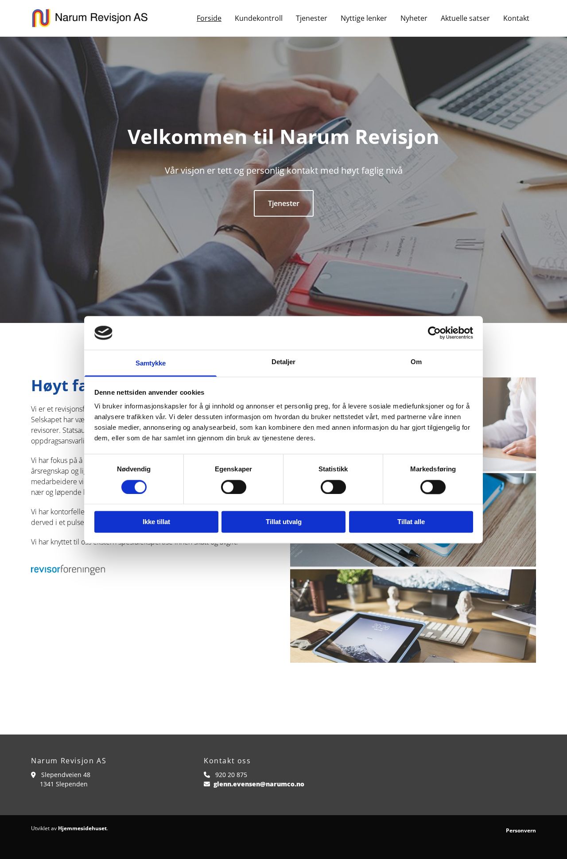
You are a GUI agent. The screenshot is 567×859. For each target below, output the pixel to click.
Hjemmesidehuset (82, 828)
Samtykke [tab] (151, 363)
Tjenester (311, 18)
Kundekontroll (259, 18)
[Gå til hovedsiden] (89, 18)
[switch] (233, 487)
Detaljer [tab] (284, 362)
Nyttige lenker (364, 18)
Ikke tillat (156, 522)
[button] (284, 203)
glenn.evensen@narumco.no (259, 784)
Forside (209, 18)
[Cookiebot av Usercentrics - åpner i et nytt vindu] (434, 332)
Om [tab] (416, 362)
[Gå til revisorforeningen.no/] (154, 570)
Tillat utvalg (284, 522)
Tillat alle (411, 522)
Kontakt (516, 18)
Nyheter (413, 18)
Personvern (521, 830)
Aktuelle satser (465, 18)
